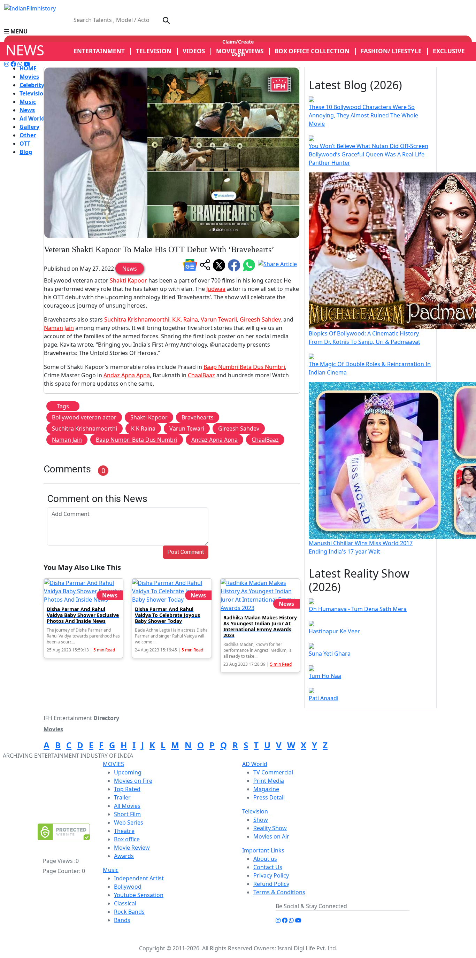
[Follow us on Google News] (190, 265)
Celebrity (32, 85)
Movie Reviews (239, 51)
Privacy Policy (271, 875)
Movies (29, 76)
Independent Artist (139, 878)
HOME (28, 68)
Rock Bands (129, 911)
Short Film (127, 814)
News (27, 110)
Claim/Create (238, 41)
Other (28, 135)
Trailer (122, 797)
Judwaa (215, 289)
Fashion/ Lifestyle (391, 51)
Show (260, 820)
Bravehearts (198, 417)
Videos (194, 51)
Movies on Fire (133, 781)
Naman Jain (59, 328)
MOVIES (113, 764)
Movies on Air (271, 836)
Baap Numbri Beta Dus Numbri (244, 367)
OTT (25, 143)
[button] (238, 31)
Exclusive (449, 51)
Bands (122, 920)
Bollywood (127, 886)
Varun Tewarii (219, 319)
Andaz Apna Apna (126, 375)
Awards (124, 856)
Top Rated (127, 789)
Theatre (124, 831)
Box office (127, 839)
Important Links (263, 850)
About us (265, 859)
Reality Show (270, 828)
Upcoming (127, 772)
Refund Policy (271, 884)
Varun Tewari (186, 428)
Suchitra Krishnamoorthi (136, 319)
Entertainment (99, 51)
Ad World (32, 118)
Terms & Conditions (279, 892)
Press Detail (269, 797)
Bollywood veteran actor (84, 417)
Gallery (29, 127)
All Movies (127, 806)
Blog (26, 152)
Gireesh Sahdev (260, 319)
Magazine (266, 789)
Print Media (268, 781)
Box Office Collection (312, 51)
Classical (125, 903)
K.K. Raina (185, 319)
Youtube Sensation (138, 895)
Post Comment (185, 552)
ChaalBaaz (201, 375)
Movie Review (132, 847)
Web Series (128, 822)
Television (33, 93)
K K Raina (143, 428)
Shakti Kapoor (128, 280)
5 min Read (104, 650)
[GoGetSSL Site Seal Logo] (64, 832)
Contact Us (267, 867)
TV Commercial (273, 772)
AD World (254, 764)
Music (28, 102)
